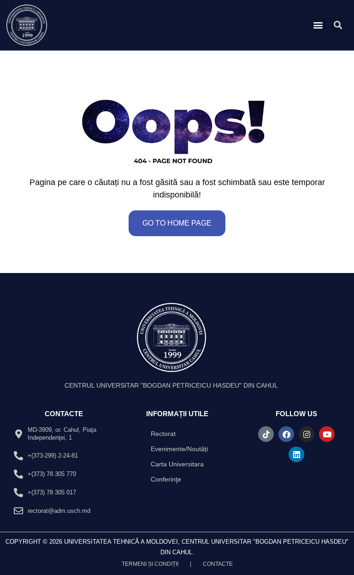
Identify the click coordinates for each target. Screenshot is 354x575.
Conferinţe (166, 479)
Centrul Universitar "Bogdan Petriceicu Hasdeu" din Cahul (171, 385)
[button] (318, 25)
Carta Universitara (177, 464)
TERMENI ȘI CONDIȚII (150, 564)
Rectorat (163, 433)
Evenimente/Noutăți (179, 449)
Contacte (218, 564)
